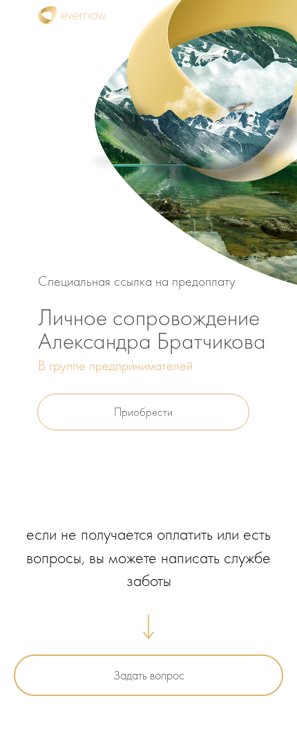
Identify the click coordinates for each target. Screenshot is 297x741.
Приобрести (143, 411)
